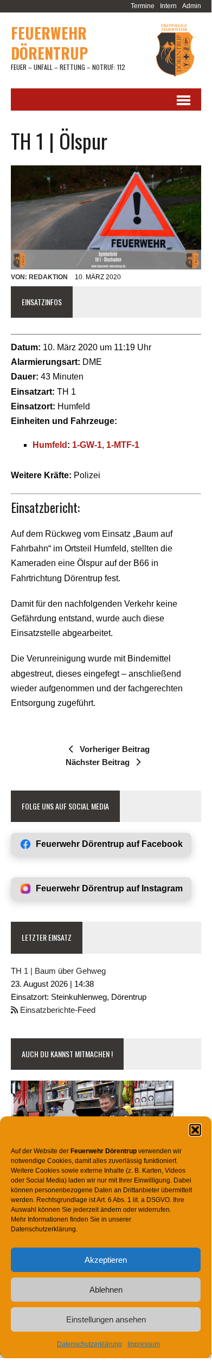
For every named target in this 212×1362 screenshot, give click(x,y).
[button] (195, 1130)
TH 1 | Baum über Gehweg (58, 970)
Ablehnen (106, 1289)
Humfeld (50, 444)
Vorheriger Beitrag (115, 749)
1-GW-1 (87, 444)
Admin (191, 6)
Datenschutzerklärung (89, 1344)
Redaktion (48, 277)
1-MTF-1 (122, 444)
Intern (168, 6)
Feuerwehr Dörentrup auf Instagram (109, 888)
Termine (143, 6)
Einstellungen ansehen (106, 1319)
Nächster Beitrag (98, 762)
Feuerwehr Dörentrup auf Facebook (109, 844)
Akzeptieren (106, 1259)
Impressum (143, 1344)
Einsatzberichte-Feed (57, 1009)
